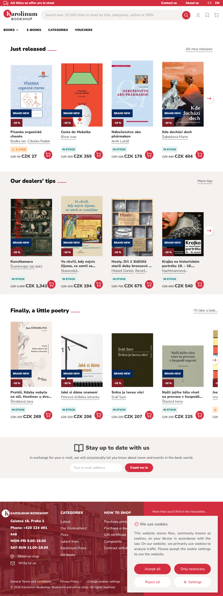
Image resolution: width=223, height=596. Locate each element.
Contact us (169, 3)
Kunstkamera (21, 261)
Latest (66, 521)
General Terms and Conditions (30, 581)
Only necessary (193, 569)
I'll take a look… (206, 310)
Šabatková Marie (175, 136)
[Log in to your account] (198, 15)
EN (217, 3)
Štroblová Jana (21, 401)
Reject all (152, 582)
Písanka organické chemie (26, 134)
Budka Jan (18, 141)
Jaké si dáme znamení (79, 392)
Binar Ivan (68, 136)
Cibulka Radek (39, 141)
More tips (205, 181)
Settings (195, 582)
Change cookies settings (103, 581)
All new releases (199, 49)
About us (192, 3)
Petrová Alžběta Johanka (80, 397)
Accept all (152, 569)
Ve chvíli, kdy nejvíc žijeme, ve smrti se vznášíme (78, 263)
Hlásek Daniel (122, 270)
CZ (210, 3)
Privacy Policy (69, 581)
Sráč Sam (119, 397)
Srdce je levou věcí (128, 392)
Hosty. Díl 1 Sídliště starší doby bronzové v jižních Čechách (131, 263)
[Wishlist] (207, 15)
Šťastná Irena (172, 401)
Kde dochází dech (177, 132)
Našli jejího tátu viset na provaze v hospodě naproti (180, 394)
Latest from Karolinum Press (73, 544)
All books (68, 554)
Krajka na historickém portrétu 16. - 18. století (180, 263)
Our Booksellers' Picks (74, 531)
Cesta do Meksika (76, 132)
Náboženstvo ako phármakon (126, 134)
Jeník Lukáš (120, 141)
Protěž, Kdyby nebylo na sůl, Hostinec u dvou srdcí (30, 394)
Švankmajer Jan (22, 266)
